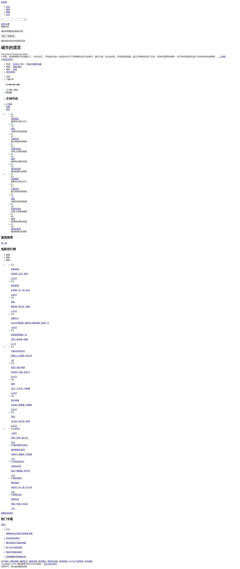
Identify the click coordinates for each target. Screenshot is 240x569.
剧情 (20, 67)
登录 (3, 36)
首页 (8, 7)
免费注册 (11, 36)
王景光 (16, 64)
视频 (8, 12)
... (222, 57)
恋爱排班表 (16, 149)
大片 (8, 15)
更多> (3, 525)
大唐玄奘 (15, 139)
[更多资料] (10, 72)
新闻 (8, 9)
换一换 (4, 243)
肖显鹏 (34, 64)
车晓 (28, 64)
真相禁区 (15, 119)
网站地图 (14, 561)
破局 (13, 159)
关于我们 (5, 561)
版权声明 (33, 561)
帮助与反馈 (53, 561)
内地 (15, 69)
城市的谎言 (16, 169)
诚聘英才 (24, 561)
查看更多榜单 (7, 513)
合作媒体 (88, 561)
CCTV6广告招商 (76, 561)
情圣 (13, 129)
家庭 (15, 67)
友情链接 (63, 561)
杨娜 (40, 64)
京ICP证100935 (50, 564)
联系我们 (42, 561)
